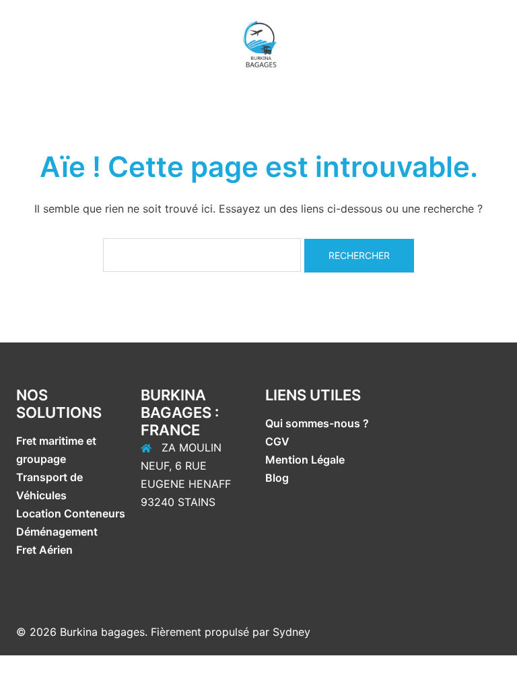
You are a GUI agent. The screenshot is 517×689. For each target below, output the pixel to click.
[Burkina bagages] (258, 42)
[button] (15, 43)
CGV (277, 441)
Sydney (291, 632)
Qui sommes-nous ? (318, 423)
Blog (277, 477)
